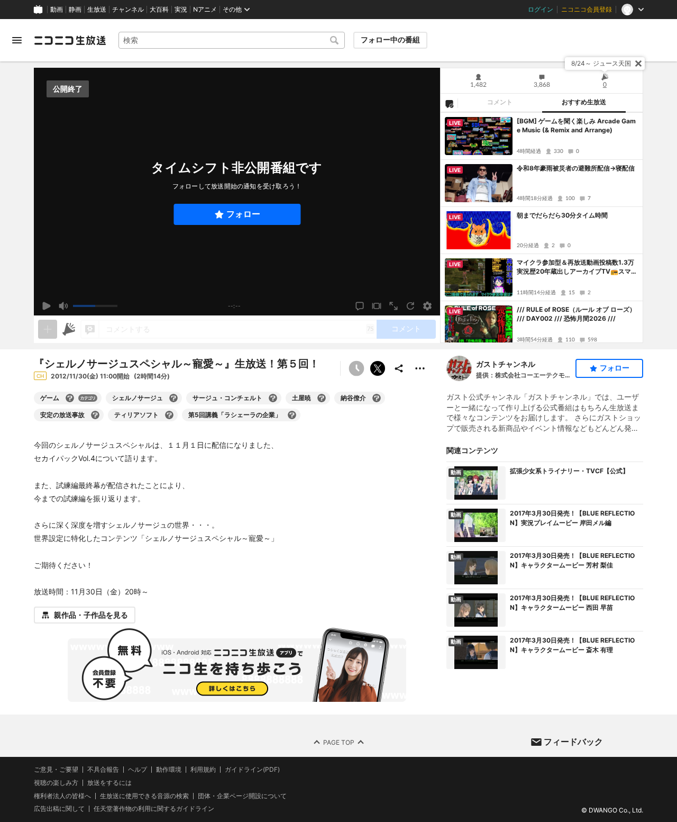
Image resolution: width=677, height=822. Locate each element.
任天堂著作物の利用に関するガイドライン (154, 809)
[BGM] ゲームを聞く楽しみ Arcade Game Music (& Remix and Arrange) (576, 125)
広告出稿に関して (59, 809)
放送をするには (109, 783)
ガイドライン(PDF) (252, 769)
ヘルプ (137, 769)
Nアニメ (205, 9)
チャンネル (128, 9)
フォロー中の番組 (390, 39)
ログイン (540, 9)
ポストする (377, 368)
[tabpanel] (542, 227)
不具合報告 (103, 769)
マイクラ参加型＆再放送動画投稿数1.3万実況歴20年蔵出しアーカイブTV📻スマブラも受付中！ (577, 267)
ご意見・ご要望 (56, 769)
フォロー (243, 214)
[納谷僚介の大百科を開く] (376, 398)
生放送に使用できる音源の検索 (144, 796)
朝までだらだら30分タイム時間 (562, 215)
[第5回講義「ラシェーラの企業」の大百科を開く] (292, 415)
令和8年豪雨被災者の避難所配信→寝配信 (576, 168)
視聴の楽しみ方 (56, 783)
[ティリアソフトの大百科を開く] (169, 415)
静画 (75, 9)
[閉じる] (638, 63)
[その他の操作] (420, 368)
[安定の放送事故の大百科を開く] (95, 415)
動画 (56, 9)
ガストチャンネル (505, 363)
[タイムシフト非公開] (356, 368)
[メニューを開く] (17, 40)
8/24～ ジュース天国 (601, 63)
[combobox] (231, 40)
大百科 (159, 9)
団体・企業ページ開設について (242, 796)
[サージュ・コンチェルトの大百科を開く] (273, 398)
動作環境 (168, 769)
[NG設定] (449, 103)
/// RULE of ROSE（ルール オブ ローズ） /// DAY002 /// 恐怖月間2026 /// (576, 313)
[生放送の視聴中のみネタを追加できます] (47, 329)
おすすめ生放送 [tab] (584, 102)
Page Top (338, 742)
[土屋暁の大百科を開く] (321, 398)
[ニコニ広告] (68, 329)
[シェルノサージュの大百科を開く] (173, 398)
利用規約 (203, 769)
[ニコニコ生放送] (70, 40)
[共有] (398, 368)
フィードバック (573, 741)
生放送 (96, 9)
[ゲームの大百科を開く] (70, 398)
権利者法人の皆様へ (62, 796)
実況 (181, 9)
